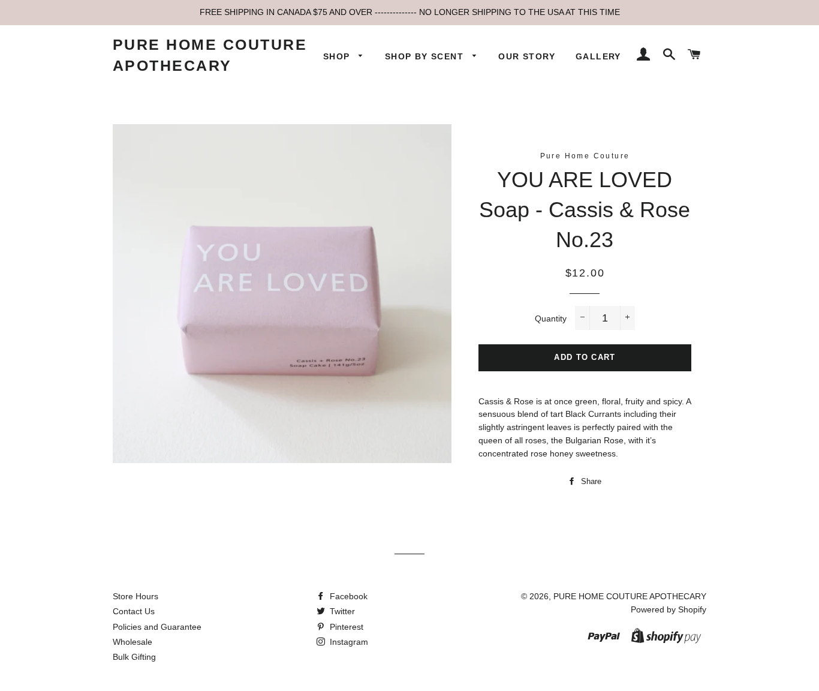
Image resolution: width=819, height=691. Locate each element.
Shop (338, 56)
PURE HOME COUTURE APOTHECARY (210, 55)
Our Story (526, 56)
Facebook (347, 596)
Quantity (551, 318)
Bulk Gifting (134, 657)
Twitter (341, 611)
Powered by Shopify (668, 609)
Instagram (347, 642)
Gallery (598, 56)
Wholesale (132, 642)
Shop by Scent (426, 56)
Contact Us (134, 611)
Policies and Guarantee (157, 627)
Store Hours (135, 596)
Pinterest (345, 627)
